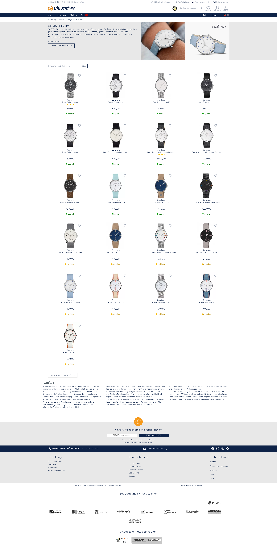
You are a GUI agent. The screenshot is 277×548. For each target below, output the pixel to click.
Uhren (50, 15)
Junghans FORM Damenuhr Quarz (116, 201)
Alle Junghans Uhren (62, 46)
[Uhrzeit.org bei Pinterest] (227, 448)
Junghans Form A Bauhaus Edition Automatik (206, 201)
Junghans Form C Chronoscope (70, 101)
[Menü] (127, 538)
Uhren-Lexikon (135, 467)
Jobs (212, 474)
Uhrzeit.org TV (134, 463)
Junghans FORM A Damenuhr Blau (161, 201)
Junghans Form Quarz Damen (115, 301)
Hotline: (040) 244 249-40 (57, 2)
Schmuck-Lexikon (136, 470)
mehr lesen (69, 37)
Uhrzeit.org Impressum (219, 466)
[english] (228, 15)
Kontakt (213, 462)
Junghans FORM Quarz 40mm (206, 301)
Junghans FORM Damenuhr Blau (115, 251)
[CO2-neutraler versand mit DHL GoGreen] (146, 540)
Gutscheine (52, 468)
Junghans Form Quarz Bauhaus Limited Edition (161, 251)
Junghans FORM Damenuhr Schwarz (206, 251)
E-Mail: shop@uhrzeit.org (76, 2)
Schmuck (61, 15)
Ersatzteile (52, 464)
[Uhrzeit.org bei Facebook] (212, 448)
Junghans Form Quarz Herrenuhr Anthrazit (70, 251)
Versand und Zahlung (56, 461)
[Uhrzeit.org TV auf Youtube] (222, 448)
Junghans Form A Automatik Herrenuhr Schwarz (207, 151)
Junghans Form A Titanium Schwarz (70, 201)
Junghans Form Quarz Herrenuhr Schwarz (115, 151)
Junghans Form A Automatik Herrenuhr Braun (161, 151)
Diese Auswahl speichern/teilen (63, 375)
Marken (73, 15)
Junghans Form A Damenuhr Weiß (70, 301)
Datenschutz (134, 473)
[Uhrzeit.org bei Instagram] (217, 448)
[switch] (124, 542)
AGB (212, 479)
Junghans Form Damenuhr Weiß (161, 101)
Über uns (213, 470)
